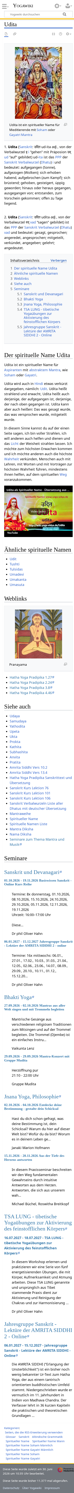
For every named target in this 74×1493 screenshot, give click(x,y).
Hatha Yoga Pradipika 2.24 (31, 682)
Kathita (15, 747)
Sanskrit (25, 146)
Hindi (39, 383)
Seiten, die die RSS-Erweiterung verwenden (34, 1432)
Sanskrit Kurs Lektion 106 (30, 798)
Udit (43, 388)
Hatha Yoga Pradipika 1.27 (31, 677)
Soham (42, 130)
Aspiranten (13, 370)
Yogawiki (23, 5)
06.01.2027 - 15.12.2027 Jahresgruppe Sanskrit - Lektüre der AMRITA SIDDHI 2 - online (38, 943)
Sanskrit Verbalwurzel (21, 162)
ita (41, 157)
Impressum (52, 1488)
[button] (38, 511)
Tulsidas (16, 569)
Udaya (15, 716)
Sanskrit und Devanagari (31, 872)
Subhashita (19, 752)
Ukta (13, 736)
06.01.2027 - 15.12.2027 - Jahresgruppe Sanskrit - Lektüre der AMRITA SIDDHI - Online (37, 1350)
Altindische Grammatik (47, 1437)
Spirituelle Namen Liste (28, 824)
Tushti (15, 564)
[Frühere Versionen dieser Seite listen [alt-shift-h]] (61, 34)
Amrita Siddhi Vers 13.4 (28, 772)
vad (33, 222)
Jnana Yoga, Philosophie (31, 1096)
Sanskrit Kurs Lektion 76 (29, 788)
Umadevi (17, 574)
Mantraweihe (20, 813)
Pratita (15, 762)
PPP (58, 157)
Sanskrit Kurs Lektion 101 (30, 793)
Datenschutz (11, 1488)
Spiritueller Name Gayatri (23, 1458)
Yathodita (17, 726)
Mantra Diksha (21, 829)
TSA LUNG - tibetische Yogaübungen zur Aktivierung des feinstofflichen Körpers (38, 1222)
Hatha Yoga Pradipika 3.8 (30, 687)
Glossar (11, 1437)
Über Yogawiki (32, 1488)
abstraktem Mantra (44, 370)
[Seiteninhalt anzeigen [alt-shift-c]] (6, 34)
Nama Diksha (20, 834)
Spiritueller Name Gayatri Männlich (29, 1450)
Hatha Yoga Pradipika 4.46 (31, 692)
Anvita (15, 757)
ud (6, 157)
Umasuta (17, 584)
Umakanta (18, 579)
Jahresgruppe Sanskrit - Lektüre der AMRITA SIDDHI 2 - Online (38, 1330)
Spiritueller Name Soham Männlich (29, 1445)
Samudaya (18, 721)
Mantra (26, 134)
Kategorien (11, 1428)
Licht (15, 443)
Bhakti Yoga (18, 997)
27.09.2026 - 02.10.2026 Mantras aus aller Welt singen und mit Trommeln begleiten (34, 1007)
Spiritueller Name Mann (48, 1441)
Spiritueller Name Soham (22, 1454)
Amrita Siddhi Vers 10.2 (28, 767)
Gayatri (14, 134)
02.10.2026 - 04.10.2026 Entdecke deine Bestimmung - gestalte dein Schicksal (33, 1107)
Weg (63, 474)
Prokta (15, 741)
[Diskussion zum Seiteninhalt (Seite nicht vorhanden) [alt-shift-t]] (15, 34)
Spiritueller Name (24, 818)
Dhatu (46, 162)
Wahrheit (11, 459)
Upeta (14, 731)
